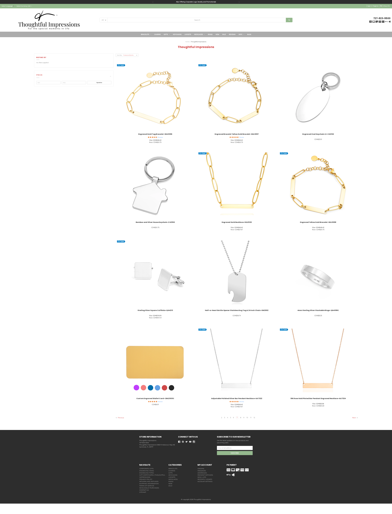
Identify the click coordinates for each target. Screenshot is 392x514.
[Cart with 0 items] (381, 6)
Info (240, 34)
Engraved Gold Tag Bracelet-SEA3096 (155, 134)
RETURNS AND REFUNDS (148, 481)
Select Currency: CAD (24, 6)
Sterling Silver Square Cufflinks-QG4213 (155, 310)
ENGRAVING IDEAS (146, 471)
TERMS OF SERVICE (146, 486)
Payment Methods (205, 475)
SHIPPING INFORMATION (149, 483)
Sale (224, 34)
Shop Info (386, 6)
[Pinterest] (183, 442)
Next (239, 2)
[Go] (289, 20)
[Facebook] (179, 442)
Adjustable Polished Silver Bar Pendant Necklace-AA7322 (236, 398)
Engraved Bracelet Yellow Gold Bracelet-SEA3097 (237, 134)
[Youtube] (190, 442)
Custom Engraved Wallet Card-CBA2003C (155, 398)
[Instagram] (194, 442)
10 (247, 418)
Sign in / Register (373, 6)
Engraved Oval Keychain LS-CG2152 (318, 134)
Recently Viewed (205, 479)
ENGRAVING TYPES (146, 473)
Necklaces (198, 34)
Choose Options (156, 98)
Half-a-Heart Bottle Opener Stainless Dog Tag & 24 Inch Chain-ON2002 (236, 310)
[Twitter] (186, 442)
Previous (153, 2)
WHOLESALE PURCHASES (149, 488)
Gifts (166, 34)
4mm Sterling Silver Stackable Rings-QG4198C (318, 310)
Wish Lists (202, 477)
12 (254, 418)
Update (99, 83)
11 (250, 418)
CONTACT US (144, 490)
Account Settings (205, 481)
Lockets (188, 34)
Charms (157, 34)
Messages (202, 471)
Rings (210, 34)
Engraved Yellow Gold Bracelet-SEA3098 (318, 222)
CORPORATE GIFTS (146, 468)
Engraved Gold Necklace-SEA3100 (237, 222)
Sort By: (119, 55)
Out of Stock (319, 98)
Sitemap (142, 492)
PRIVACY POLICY (145, 479)
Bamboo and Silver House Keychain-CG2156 (155, 222)
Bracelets (145, 34)
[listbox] (130, 55)
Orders (201, 468)
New (217, 34)
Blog (249, 34)
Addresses (202, 473)
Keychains (177, 34)
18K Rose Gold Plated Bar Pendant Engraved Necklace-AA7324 (318, 398)
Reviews (232, 34)
